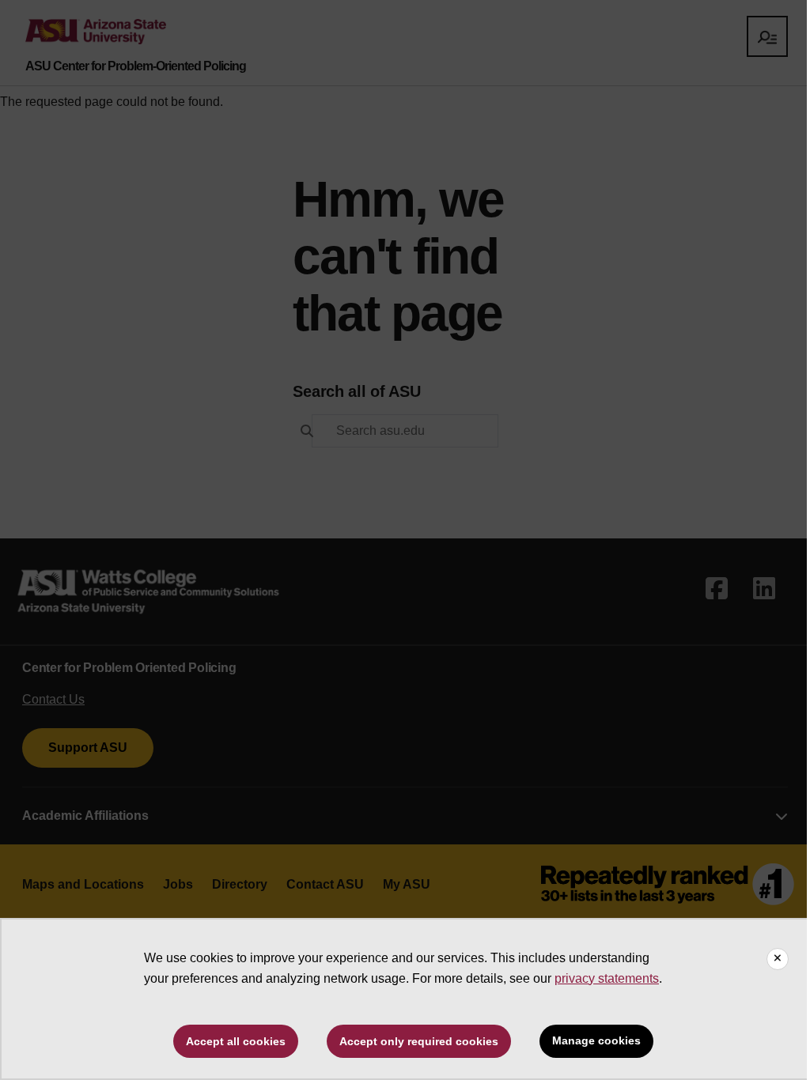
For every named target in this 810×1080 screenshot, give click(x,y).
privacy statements (607, 978)
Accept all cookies (236, 1041)
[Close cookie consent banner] (777, 959)
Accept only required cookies (418, 1041)
